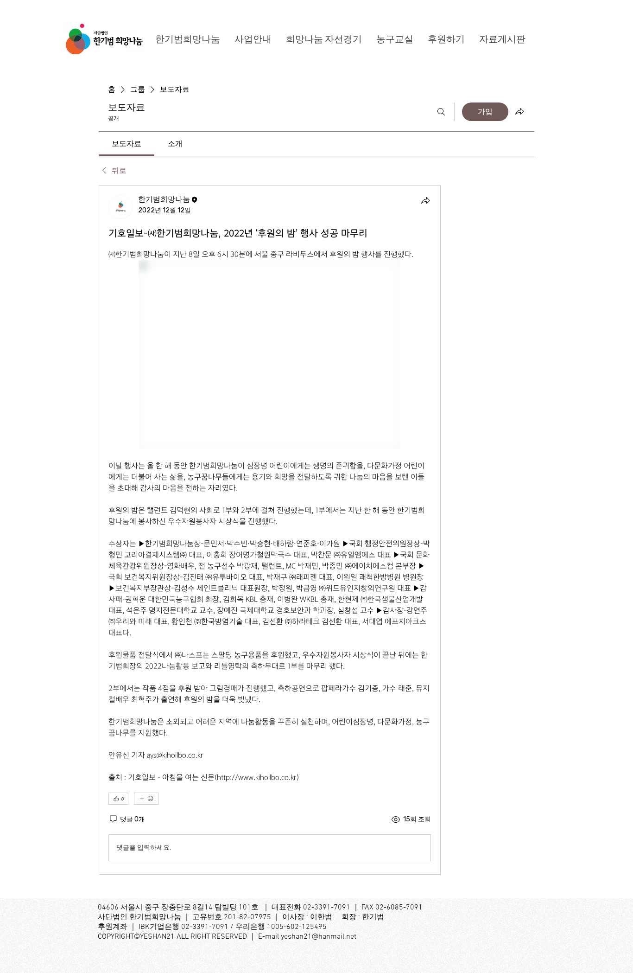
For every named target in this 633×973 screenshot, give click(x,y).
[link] (126, 143)
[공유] (425, 200)
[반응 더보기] (146, 799)
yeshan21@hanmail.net (318, 936)
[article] (270, 529)
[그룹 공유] (519, 111)
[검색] (441, 111)
